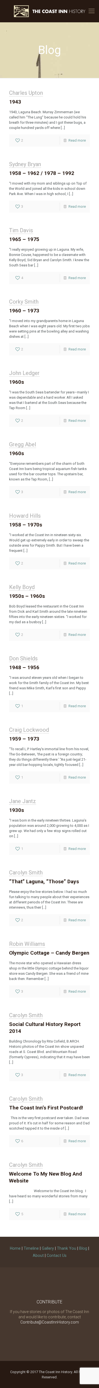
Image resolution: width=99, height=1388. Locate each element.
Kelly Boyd (22, 587)
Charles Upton (26, 93)
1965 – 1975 (24, 239)
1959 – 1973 (24, 739)
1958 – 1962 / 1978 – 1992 (41, 173)
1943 (15, 102)
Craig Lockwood (29, 730)
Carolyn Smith (26, 872)
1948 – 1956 (24, 667)
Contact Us (57, 1255)
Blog (83, 1248)
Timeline (31, 1248)
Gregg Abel (22, 444)
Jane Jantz (22, 801)
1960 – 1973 (24, 310)
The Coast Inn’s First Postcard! (46, 1108)
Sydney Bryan (25, 164)
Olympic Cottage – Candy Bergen (49, 953)
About (38, 1255)
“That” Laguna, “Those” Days (44, 881)
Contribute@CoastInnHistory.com (49, 1322)
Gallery (48, 1248)
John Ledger (24, 373)
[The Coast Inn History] (49, 11)
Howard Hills (25, 515)
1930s (16, 810)
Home (15, 1248)
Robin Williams (27, 944)
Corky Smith (23, 301)
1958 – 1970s (25, 525)
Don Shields (23, 658)
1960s (16, 382)
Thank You (66, 1248)
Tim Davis (21, 230)
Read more (77, 140)
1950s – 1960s (27, 596)
